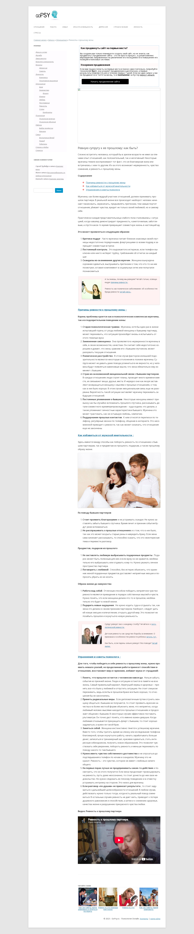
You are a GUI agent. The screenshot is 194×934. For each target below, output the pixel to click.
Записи (51, 40)
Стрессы (37, 33)
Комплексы (43, 77)
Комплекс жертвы (56, 179)
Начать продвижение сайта (105, 81)
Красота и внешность (83, 27)
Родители (43, 144)
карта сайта (155, 919)
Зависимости (41, 58)
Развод (42, 141)
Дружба (39, 55)
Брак (41, 87)
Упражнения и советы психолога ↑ (99, 656)
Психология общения (47, 122)
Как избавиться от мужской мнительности (108, 186)
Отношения (39, 27)
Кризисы (39, 65)
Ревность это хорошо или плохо (108, 908)
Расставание (44, 103)
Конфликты (47, 112)
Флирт (45, 93)
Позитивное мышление (48, 80)
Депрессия (103, 27)
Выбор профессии (46, 128)
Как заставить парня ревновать (148, 908)
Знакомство (44, 90)
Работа (53, 27)
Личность (138, 27)
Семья (65, 27)
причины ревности (119, 282)
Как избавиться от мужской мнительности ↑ (106, 435)
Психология (40, 115)
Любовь (42, 99)
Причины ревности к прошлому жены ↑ (102, 309)
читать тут (151, 637)
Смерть (42, 71)
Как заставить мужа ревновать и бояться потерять (87, 909)
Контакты (144, 919)
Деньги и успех (41, 52)
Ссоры (41, 109)
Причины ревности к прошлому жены (105, 182)
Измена (42, 96)
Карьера (42, 131)
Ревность (43, 106)
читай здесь (125, 292)
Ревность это (128, 907)
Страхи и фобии (121, 27)
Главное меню (40, 40)
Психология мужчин (47, 118)
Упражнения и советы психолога (103, 189)
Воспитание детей (46, 138)
